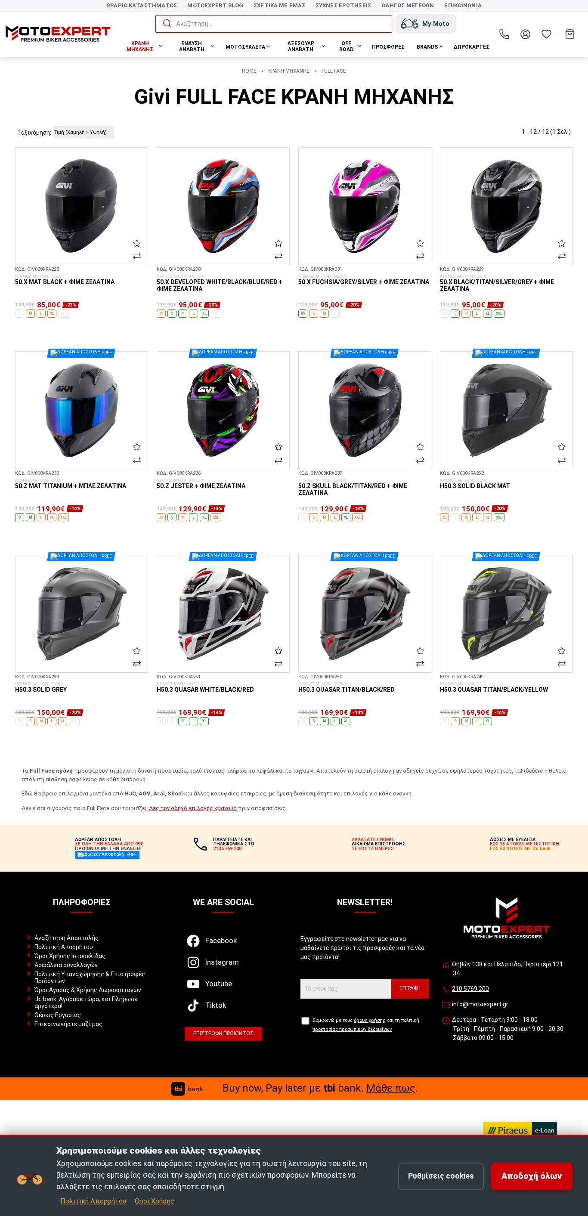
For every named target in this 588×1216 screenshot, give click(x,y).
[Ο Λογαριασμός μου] (526, 34)
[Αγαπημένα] (547, 34)
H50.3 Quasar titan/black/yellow (494, 687)
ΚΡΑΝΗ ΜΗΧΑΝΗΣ (289, 71)
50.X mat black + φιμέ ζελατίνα (65, 279)
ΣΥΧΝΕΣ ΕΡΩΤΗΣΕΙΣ (343, 5)
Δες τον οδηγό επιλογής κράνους (193, 808)
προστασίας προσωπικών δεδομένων (352, 1029)
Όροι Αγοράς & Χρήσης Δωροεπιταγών (87, 990)
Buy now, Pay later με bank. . (320, 1088)
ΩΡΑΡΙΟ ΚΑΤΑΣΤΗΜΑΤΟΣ (141, 5)
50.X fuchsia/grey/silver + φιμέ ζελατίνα (363, 279)
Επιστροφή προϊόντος (223, 1033)
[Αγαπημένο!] (136, 243)
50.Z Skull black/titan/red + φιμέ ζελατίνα (352, 487)
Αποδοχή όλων (531, 1176)
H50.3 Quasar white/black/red (205, 687)
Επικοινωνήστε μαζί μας (68, 1024)
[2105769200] (504, 34)
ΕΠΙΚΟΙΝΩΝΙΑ (462, 5)
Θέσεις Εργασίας (57, 1015)
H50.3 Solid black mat (475, 483)
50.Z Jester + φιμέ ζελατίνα (201, 483)
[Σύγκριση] (136, 256)
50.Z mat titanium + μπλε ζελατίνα (70, 483)
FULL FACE (334, 71)
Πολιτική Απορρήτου (63, 947)
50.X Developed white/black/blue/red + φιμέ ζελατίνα (220, 283)
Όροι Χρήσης (154, 1201)
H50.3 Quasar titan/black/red (346, 687)
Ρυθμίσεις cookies (441, 1176)
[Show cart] (570, 34)
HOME (249, 71)
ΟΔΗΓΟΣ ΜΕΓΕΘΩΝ (407, 5)
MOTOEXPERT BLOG (215, 5)
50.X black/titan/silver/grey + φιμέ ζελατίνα (497, 283)
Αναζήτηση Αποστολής (66, 937)
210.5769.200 (470, 988)
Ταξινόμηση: (34, 132)
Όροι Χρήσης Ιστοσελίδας (69, 956)
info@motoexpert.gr (480, 1004)
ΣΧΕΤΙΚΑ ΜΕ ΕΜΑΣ (279, 5)
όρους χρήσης (369, 1020)
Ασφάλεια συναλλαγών (66, 965)
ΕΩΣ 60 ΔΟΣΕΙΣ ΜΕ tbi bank (520, 848)
